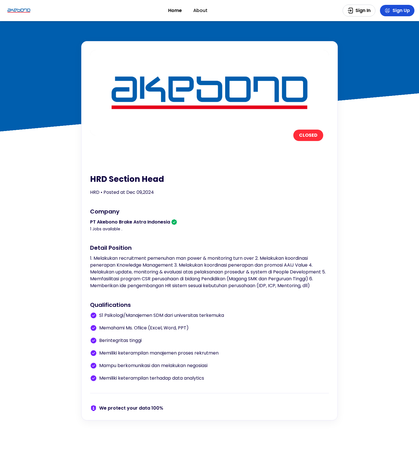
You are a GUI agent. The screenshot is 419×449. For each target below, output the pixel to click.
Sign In (363, 10)
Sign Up (401, 10)
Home (175, 10)
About (200, 10)
